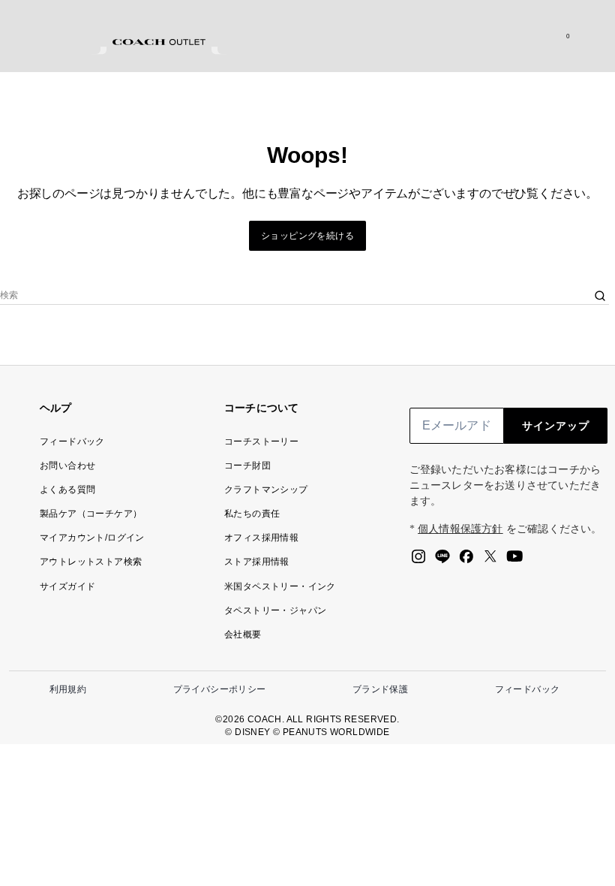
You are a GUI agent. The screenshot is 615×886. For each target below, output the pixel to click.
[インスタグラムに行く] (419, 560)
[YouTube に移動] (515, 560)
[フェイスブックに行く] (467, 560)
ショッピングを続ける (307, 236)
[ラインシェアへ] (443, 560)
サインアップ (556, 426)
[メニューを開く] (588, 36)
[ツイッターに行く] (491, 560)
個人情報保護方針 (460, 529)
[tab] (159, 42)
